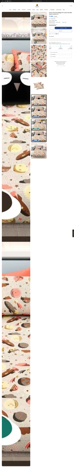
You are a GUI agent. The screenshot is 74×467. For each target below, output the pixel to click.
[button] (73, 233)
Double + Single (52, 22)
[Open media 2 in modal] (39, 20)
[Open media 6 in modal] (39, 86)
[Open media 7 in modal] (39, 106)
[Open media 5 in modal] (39, 69)
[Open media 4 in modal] (39, 53)
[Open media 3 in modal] (39, 36)
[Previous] (27, 1)
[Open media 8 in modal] (39, 130)
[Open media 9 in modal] (39, 151)
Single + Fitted (64, 22)
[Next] (46, 1)
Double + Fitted (58, 22)
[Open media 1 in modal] (16, 239)
